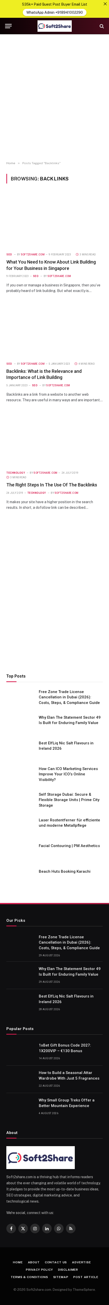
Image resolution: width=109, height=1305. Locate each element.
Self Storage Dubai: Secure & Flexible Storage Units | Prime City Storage (69, 800)
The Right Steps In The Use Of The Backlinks (51, 484)
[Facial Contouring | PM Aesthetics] (20, 852)
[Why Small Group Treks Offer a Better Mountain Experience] (20, 1106)
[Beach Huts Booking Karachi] (20, 878)
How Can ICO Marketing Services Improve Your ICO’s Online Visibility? (68, 774)
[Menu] (8, 26)
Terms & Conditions (29, 1277)
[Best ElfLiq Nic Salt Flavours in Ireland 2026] (20, 749)
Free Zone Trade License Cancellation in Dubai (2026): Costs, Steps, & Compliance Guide (69, 697)
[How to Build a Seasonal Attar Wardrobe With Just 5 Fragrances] (20, 1079)
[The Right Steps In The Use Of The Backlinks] (54, 439)
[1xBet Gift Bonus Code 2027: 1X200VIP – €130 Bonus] (20, 1052)
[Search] (101, 26)
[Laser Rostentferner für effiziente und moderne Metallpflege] (20, 826)
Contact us (56, 1262)
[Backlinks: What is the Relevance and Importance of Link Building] (54, 330)
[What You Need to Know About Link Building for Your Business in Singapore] (54, 221)
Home (18, 1262)
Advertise (81, 1262)
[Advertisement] (54, 97)
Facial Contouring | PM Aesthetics (69, 845)
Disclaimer (68, 1269)
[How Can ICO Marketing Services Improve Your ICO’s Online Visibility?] (20, 775)
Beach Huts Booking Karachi (64, 871)
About (34, 1262)
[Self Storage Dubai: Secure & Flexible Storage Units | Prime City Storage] (20, 801)
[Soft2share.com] (54, 26)
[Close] (105, 4)
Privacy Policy (39, 1269)
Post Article (85, 1277)
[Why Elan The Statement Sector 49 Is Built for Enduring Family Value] (20, 724)
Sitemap (60, 1277)
